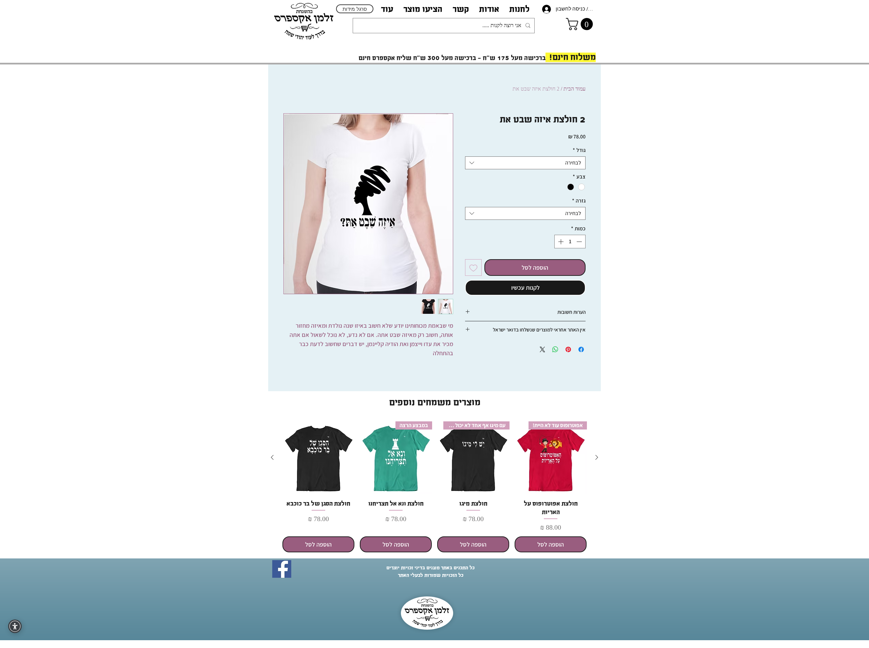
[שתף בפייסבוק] (581, 349)
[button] (489, 9)
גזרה (579, 200)
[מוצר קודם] (597, 457)
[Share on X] (542, 349)
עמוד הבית (574, 89)
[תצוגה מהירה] (318, 457)
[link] (581, 24)
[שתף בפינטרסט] (568, 349)
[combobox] (525, 162)
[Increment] (560, 241)
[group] (434, 487)
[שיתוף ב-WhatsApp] (555, 349)
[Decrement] (580, 241)
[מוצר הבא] (272, 457)
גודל (579, 150)
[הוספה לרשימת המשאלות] (473, 267)
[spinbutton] (570, 241)
